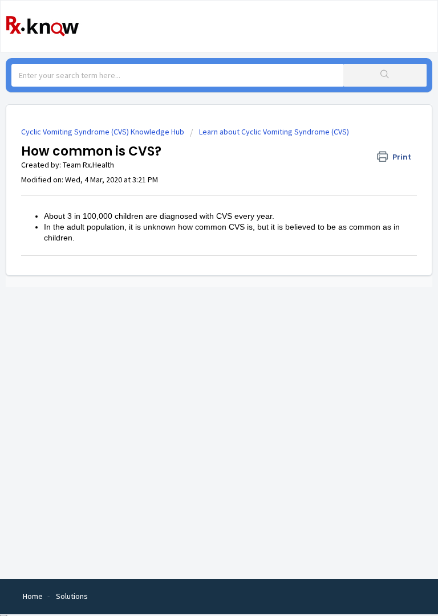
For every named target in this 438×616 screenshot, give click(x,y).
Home (33, 596)
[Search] (385, 75)
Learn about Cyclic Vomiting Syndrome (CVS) (274, 132)
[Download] (198, 300)
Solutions (72, 596)
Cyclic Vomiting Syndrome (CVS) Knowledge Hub (102, 132)
